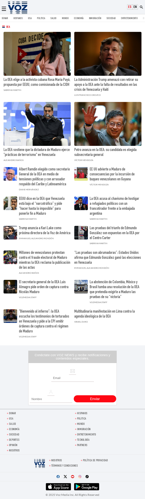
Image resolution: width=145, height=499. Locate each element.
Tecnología (83, 440)
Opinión (13, 445)
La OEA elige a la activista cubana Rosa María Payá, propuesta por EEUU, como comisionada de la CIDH (37, 82)
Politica (41, 18)
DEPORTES (14, 440)
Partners (82, 445)
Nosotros (14, 450)
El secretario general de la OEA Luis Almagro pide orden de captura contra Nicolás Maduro (43, 287)
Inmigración (95, 18)
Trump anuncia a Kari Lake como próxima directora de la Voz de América (44, 230)
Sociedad (111, 18)
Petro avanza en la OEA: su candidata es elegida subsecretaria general (105, 152)
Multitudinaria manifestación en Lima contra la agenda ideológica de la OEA (104, 314)
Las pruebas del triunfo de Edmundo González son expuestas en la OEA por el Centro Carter (115, 233)
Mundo (65, 18)
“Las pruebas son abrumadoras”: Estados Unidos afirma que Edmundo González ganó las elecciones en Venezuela (107, 258)
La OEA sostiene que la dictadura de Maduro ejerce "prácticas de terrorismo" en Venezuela (37, 152)
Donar (5, 18)
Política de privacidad (95, 460)
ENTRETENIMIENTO (129, 18)
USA (30, 18)
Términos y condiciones (64, 465)
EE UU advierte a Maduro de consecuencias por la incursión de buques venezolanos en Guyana (112, 174)
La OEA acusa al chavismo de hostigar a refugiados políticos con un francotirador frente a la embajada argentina (114, 206)
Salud (53, 18)
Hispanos (18, 18)
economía (78, 18)
